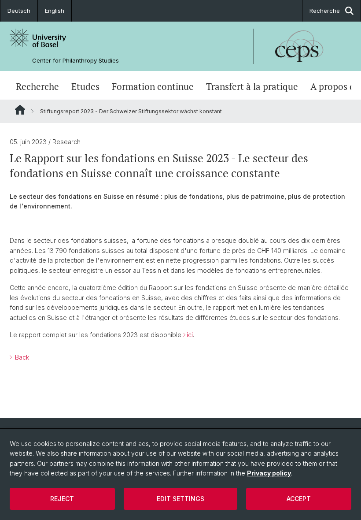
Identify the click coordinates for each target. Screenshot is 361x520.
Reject (62, 498)
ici (190, 334)
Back (21, 357)
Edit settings (180, 498)
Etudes (85, 86)
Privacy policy (269, 473)
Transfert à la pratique (252, 86)
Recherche (37, 86)
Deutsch (18, 10)
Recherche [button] (324, 10)
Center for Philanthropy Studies (75, 60)
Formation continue (153, 86)
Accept (299, 498)
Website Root (20, 110)
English (54, 10)
